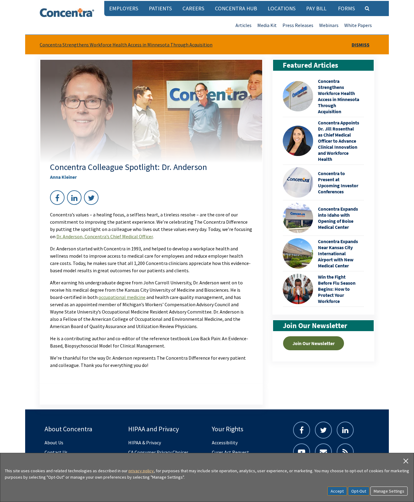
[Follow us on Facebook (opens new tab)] (301, 430)
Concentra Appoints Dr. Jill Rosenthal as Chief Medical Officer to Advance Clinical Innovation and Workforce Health (338, 141)
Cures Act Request (230, 452)
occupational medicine (121, 297)
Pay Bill (316, 8)
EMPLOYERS (123, 8)
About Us (54, 442)
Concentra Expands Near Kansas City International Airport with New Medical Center (338, 253)
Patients (160, 8)
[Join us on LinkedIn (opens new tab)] (345, 430)
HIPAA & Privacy (144, 442)
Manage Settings (389, 491)
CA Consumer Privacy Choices (158, 452)
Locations (281, 8)
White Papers (358, 25)
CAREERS (193, 8)
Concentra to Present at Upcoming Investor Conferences (338, 182)
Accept (337, 491)
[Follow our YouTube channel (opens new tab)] (301, 451)
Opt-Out (358, 491)
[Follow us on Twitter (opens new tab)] (323, 430)
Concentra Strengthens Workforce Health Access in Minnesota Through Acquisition (126, 45)
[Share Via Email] (323, 451)
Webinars (329, 25)
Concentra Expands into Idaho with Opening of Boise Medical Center (338, 218)
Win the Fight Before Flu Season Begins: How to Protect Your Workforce (337, 289)
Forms (346, 8)
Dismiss (360, 45)
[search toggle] (367, 8)
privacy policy (141, 470)
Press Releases (297, 25)
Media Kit (267, 25)
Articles (243, 25)
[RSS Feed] (345, 451)
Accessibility (225, 442)
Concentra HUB (236, 8)
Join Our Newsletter (313, 343)
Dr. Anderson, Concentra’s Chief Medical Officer (104, 236)
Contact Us (56, 452)
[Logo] (67, 12)
